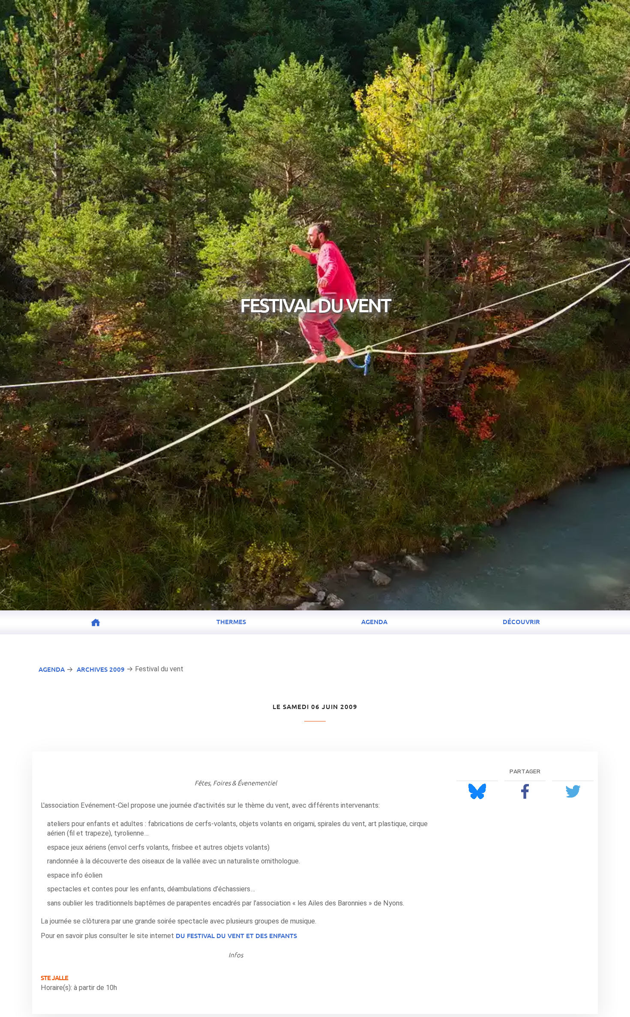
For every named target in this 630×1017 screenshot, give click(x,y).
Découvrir (521, 621)
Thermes (231, 621)
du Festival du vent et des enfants (236, 935)
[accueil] (95, 622)
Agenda (374, 621)
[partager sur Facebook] (525, 791)
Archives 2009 (101, 669)
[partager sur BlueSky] (477, 791)
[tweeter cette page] (573, 791)
